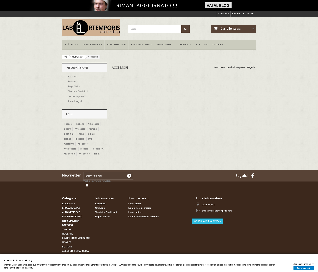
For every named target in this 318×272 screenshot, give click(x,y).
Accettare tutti (303, 268)
